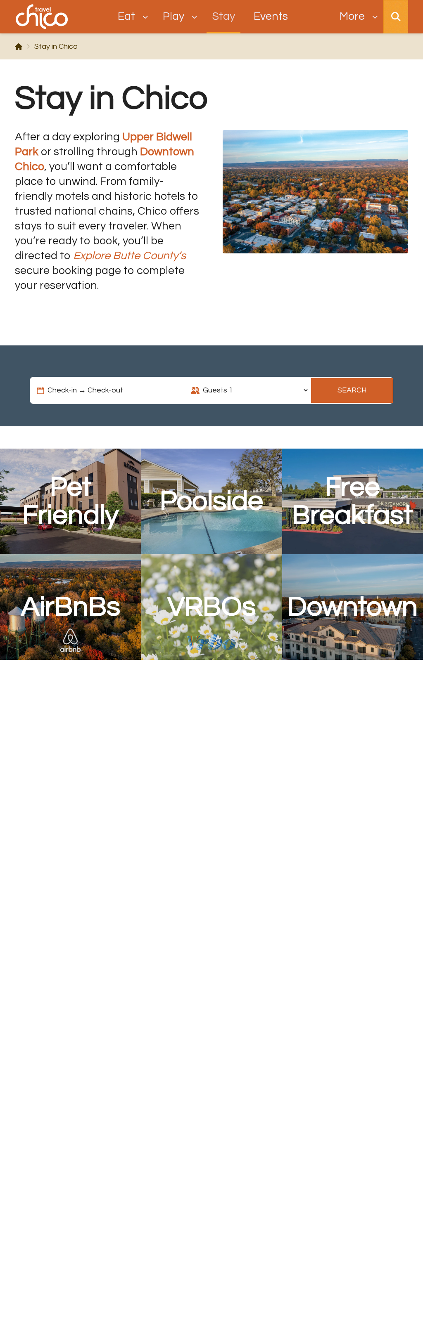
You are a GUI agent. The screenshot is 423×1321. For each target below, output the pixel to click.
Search (352, 390)
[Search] (396, 16)
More (352, 16)
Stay (223, 16)
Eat (126, 16)
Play (173, 16)
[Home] (18, 46)
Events (271, 16)
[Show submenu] (145, 16)
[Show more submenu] (375, 16)
